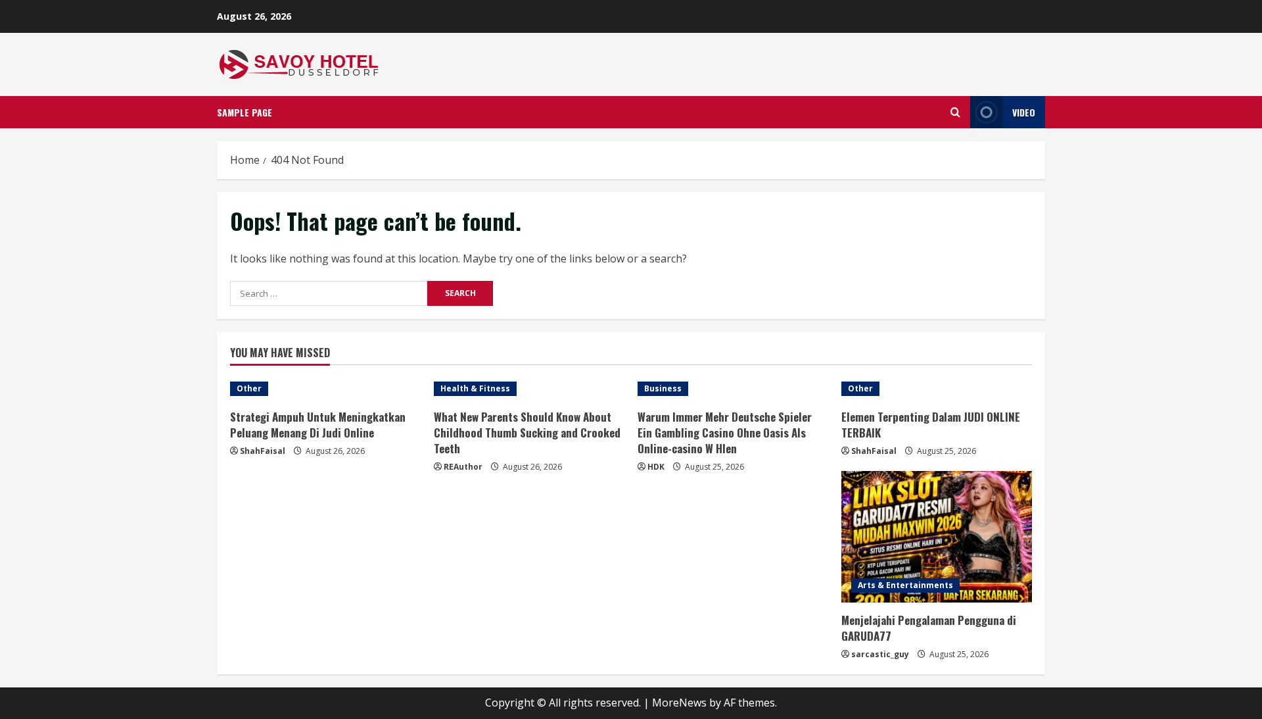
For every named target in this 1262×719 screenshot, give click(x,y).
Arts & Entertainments (905, 585)
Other (249, 388)
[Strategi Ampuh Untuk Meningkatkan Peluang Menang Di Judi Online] (325, 388)
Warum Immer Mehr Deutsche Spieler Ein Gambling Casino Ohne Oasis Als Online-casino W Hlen (725, 433)
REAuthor (463, 466)
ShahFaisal (262, 451)
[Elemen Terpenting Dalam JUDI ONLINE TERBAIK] (936, 388)
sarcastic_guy (880, 654)
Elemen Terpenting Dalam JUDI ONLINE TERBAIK (930, 425)
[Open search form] (955, 112)
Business (663, 388)
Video (1023, 112)
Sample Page (244, 112)
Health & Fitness (475, 388)
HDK (656, 466)
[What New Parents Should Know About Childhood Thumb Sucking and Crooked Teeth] (529, 388)
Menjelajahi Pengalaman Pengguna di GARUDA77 (928, 628)
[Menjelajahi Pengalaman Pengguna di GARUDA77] (936, 537)
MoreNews (679, 702)
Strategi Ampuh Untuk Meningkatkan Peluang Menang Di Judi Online (318, 425)
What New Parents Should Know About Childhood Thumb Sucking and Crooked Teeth (527, 433)
